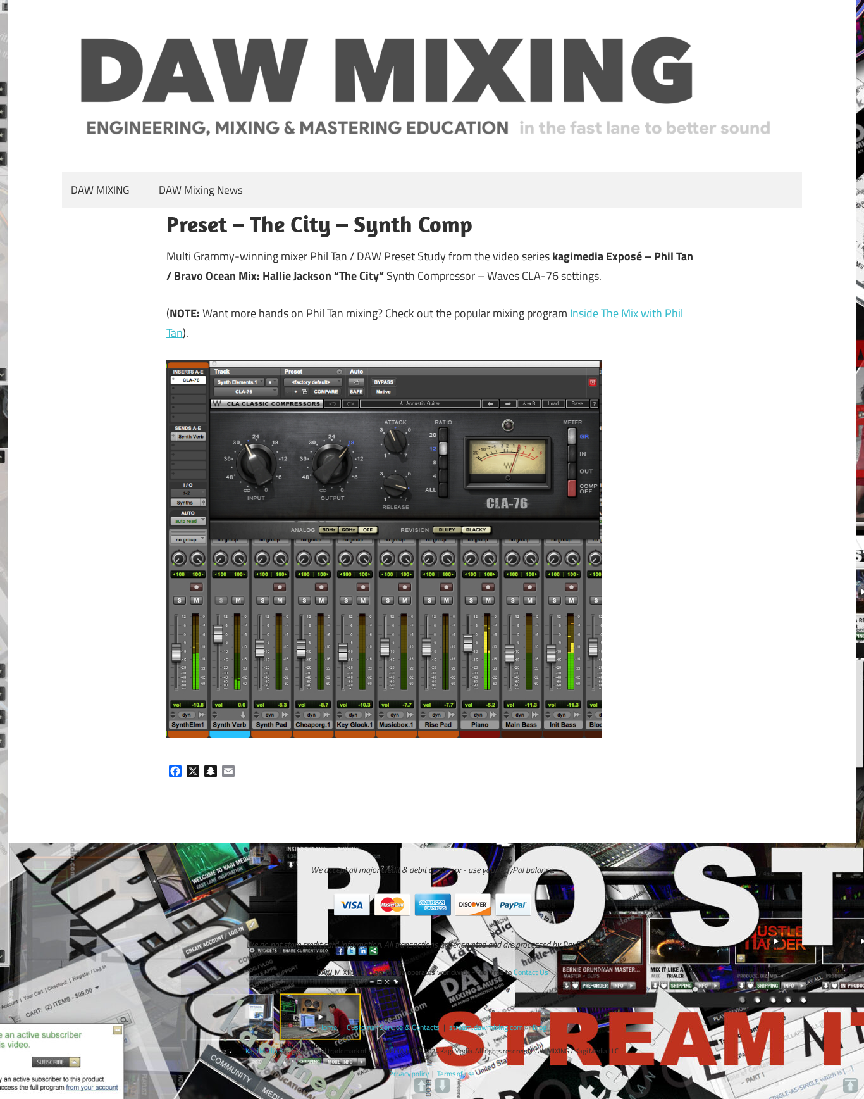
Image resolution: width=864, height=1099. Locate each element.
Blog (539, 1027)
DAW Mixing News (201, 190)
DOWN (442, 1085)
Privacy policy (409, 1074)
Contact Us (531, 972)
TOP (850, 1085)
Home (327, 1027)
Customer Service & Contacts (393, 1027)
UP (421, 1085)
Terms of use (456, 1074)
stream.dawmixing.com (486, 1027)
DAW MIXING (100, 190)
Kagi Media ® (264, 1051)
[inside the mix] (384, 734)
